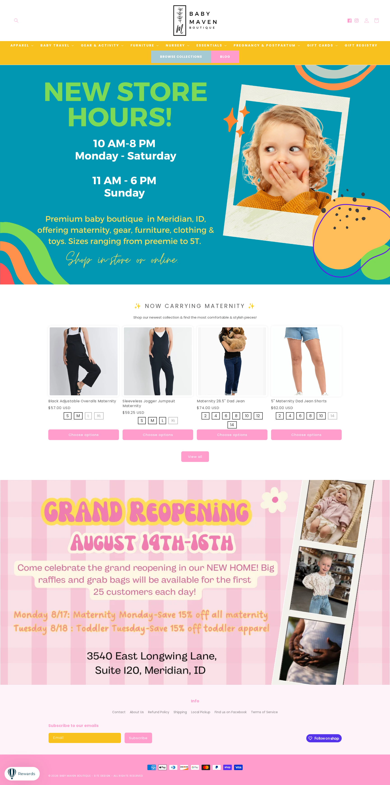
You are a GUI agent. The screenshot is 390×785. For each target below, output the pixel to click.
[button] (16, 21)
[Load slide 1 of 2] (191, 281)
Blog (225, 56)
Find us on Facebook (231, 712)
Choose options (84, 434)
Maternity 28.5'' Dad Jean (221, 401)
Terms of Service (264, 712)
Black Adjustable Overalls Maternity (82, 401)
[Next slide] (385, 170)
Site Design (102, 776)
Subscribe (138, 738)
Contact (118, 712)
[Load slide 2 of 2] (198, 281)
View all (195, 456)
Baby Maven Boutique (75, 776)
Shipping (180, 712)
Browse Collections (181, 56)
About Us (137, 712)
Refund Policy (158, 712)
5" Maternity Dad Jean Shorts (299, 401)
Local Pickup (200, 712)
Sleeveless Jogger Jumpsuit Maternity (149, 403)
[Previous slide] (5, 170)
